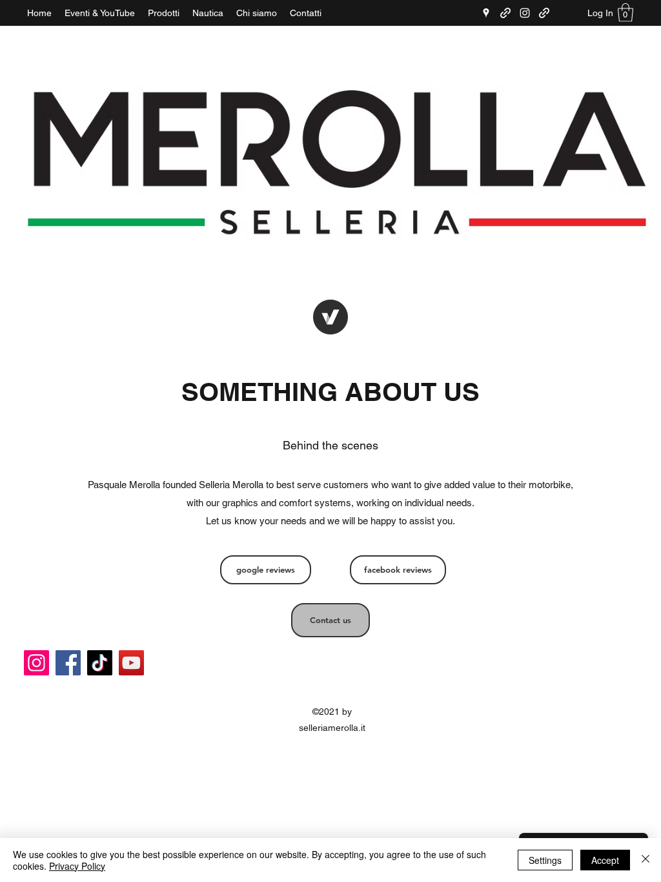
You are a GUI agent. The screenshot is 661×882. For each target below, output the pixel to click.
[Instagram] (524, 12)
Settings (545, 860)
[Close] (645, 860)
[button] (625, 12)
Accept (605, 860)
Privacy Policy (77, 865)
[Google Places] (486, 12)
